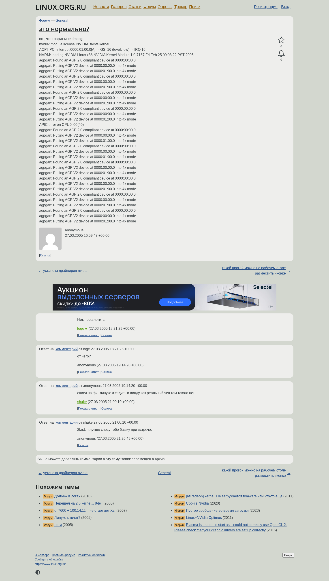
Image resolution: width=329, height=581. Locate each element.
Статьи (134, 6)
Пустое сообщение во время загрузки (217, 510)
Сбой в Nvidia (197, 503)
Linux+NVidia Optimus (204, 518)
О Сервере (42, 555)
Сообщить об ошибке (49, 559)
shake (82, 402)
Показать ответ (88, 335)
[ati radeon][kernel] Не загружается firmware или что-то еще (234, 496)
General (62, 20)
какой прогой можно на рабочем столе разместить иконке (254, 270)
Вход (286, 6)
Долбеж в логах (67, 496)
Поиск (194, 6)
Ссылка (45, 255)
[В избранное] (281, 40)
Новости (101, 6)
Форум (149, 6)
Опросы (165, 6)
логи (58, 525)
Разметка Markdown (91, 555)
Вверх (288, 555)
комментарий (67, 349)
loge (80, 328)
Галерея (119, 6)
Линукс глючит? (67, 518)
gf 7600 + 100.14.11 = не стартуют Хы (84, 510)
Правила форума (63, 555)
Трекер (180, 6)
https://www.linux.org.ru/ (50, 564)
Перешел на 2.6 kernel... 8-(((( (78, 503)
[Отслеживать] (281, 54)
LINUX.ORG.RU (61, 7)
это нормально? (64, 28)
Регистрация (266, 6)
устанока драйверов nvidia (65, 271)
